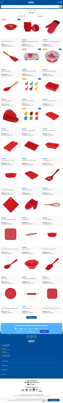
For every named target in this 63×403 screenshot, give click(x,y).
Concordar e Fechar (53, 400)
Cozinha (30, 10)
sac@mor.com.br (6, 349)
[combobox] (24, 6)
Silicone (34, 10)
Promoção (3, 19)
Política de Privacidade (44, 400)
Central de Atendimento (58, 2)
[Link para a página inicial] (27, 10)
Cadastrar (44, 331)
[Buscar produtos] (60, 6)
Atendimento (6, 346)
